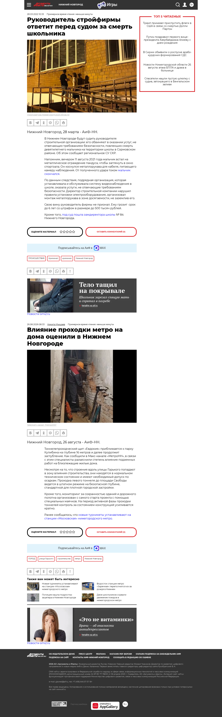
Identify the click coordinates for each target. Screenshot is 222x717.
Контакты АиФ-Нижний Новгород (91, 657)
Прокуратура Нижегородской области (48, 114)
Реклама (101, 654)
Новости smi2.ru (38, 314)
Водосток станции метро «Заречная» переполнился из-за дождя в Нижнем (114, 586)
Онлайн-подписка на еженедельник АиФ (158, 654)
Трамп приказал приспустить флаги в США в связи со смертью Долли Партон (167, 26)
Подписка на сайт (59, 657)
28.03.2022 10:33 (35, 14)
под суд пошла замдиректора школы (88, 214)
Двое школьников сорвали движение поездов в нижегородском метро (111, 597)
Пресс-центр (85, 654)
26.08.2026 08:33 (36, 324)
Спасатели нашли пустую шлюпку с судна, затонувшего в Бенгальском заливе (167, 81)
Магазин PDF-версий (121, 654)
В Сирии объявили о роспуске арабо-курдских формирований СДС (167, 54)
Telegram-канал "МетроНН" (42, 425)
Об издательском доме (62, 654)
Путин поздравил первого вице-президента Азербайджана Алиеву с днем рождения (167, 40)
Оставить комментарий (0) (111, 232)
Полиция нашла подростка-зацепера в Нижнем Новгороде (59, 596)
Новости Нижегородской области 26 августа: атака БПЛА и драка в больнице (167, 67)
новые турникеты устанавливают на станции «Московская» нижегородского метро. (87, 516)
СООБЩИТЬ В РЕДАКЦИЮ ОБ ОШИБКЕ (132, 657)
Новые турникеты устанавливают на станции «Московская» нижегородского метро (60, 586)
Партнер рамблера (79, 704)
